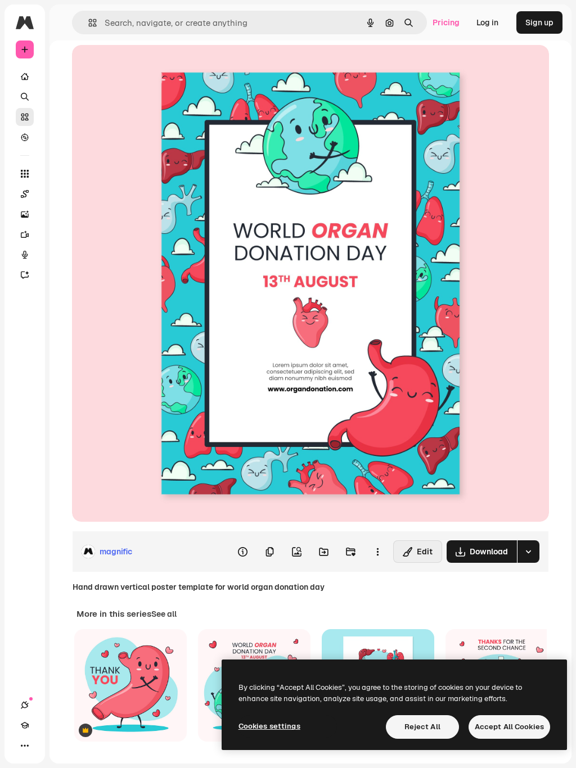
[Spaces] (25, 194)
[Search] (25, 97)
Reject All (422, 726)
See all (164, 614)
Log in (487, 22)
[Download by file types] (528, 551)
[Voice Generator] (25, 255)
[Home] (25, 76)
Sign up (539, 22)
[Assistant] (25, 275)
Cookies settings (269, 726)
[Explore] (25, 137)
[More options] (377, 551)
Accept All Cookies (509, 726)
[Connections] (25, 705)
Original (144, 66)
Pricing (446, 22)
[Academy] (25, 725)
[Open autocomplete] (88, 23)
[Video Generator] (25, 234)
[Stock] (25, 117)
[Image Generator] (25, 214)
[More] (25, 746)
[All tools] (25, 174)
